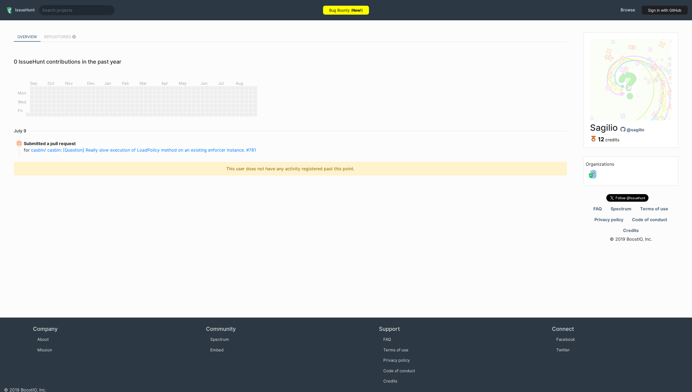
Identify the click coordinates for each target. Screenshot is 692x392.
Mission (44, 349)
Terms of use (654, 208)
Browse (628, 9)
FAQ (597, 208)
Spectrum (621, 208)
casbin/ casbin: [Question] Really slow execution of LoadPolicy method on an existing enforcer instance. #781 (143, 150)
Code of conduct (649, 219)
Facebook (565, 339)
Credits (631, 230)
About (43, 339)
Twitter (563, 349)
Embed (217, 349)
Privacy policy (608, 219)
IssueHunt (24, 9)
